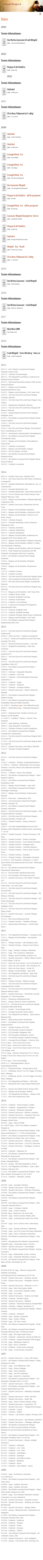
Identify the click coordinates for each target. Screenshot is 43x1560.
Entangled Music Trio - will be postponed (22, 205)
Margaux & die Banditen (16, 226)
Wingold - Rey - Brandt (16, 246)
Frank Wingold (12, 4)
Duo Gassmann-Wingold (16, 185)
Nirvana (21, 1558)
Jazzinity (20, 705)
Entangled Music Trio (15, 154)
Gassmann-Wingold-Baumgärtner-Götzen (23, 216)
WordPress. (26, 1558)
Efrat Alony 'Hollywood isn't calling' (20, 257)
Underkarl (11, 134)
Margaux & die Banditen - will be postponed (23, 195)
